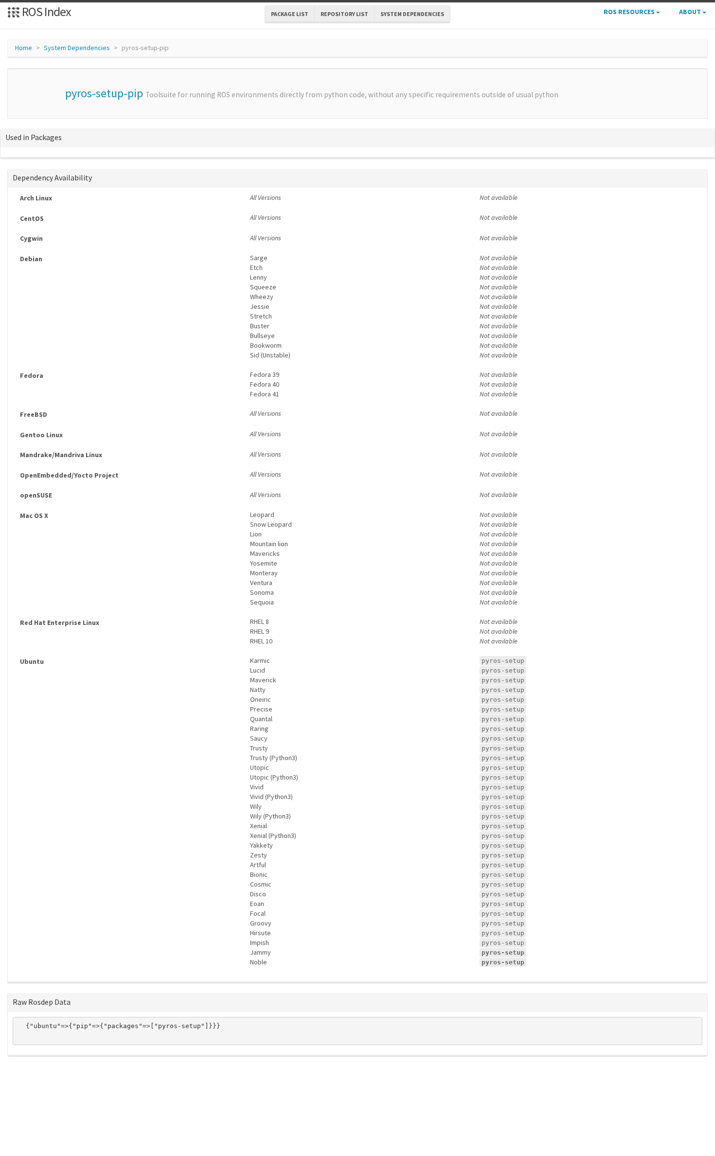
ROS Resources (630, 11)
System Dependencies (77, 47)
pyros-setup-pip (104, 93)
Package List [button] (289, 14)
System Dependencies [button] (412, 14)
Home (23, 47)
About (690, 11)
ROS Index (45, 11)
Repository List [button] (344, 14)
